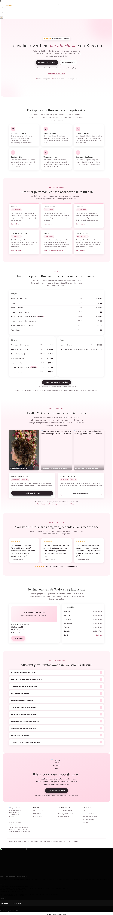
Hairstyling (85, 822)
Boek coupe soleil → (82, 224)
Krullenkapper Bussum (89, 817)
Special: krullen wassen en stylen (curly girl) (74, 349)
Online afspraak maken (89, 811)
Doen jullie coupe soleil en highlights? (24, 686)
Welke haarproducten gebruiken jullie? (24, 714)
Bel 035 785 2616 (68, 62)
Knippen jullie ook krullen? (20, 693)
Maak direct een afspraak (47, 62)
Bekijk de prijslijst (88, 814)
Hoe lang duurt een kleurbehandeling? (24, 707)
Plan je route (18, 638)
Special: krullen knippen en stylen (22, 325)
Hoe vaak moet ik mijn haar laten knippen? (25, 742)
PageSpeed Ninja (61, 914)
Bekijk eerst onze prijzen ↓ (56, 73)
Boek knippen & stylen (32, 493)
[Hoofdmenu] (1, 17)
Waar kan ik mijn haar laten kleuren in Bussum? (27, 679)
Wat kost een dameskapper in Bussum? (24, 672)
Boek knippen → (16, 224)
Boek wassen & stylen (81, 493)
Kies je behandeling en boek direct (56, 382)
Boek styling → (81, 250)
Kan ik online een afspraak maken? (23, 700)
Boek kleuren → (49, 224)
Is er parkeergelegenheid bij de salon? (24, 728)
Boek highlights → (17, 250)
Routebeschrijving (88, 819)
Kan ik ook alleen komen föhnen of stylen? (25, 721)
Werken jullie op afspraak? (20, 735)
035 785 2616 (75, 390)
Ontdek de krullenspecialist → (53, 250)
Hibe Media (12, 911)
